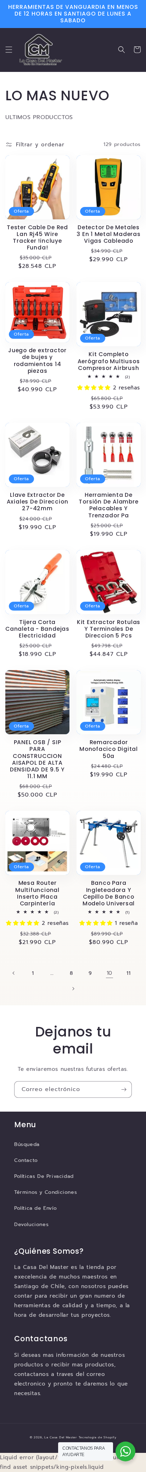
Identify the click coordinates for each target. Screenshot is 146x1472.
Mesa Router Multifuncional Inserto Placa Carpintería (37, 893)
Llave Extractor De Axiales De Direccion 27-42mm (37, 501)
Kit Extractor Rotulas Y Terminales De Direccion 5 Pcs (108, 629)
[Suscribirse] (123, 1089)
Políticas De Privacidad (44, 1176)
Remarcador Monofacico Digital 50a (108, 749)
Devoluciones (31, 1224)
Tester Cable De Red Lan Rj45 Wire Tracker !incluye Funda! (37, 237)
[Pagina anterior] (14, 973)
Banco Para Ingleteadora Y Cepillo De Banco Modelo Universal (109, 893)
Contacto (26, 1160)
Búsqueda (27, 1144)
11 (128, 973)
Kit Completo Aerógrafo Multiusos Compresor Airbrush (109, 361)
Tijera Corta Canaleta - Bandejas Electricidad (37, 629)
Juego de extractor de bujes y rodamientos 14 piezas (37, 360)
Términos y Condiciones (45, 1192)
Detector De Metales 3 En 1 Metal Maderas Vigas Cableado (109, 234)
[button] (9, 49)
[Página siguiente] (73, 988)
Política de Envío (35, 1208)
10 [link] (109, 973)
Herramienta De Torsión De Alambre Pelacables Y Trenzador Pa (108, 505)
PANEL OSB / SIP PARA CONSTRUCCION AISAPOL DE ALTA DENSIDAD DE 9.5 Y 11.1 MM (37, 759)
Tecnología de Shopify (98, 1437)
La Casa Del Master (60, 1437)
